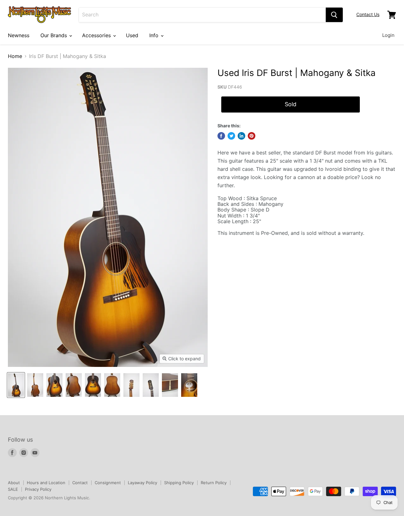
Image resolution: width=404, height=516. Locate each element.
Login (388, 35)
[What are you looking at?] (334, 15)
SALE (13, 489)
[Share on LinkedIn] (241, 136)
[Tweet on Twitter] (231, 136)
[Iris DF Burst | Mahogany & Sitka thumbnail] (16, 385)
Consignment (108, 482)
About (14, 482)
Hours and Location (46, 482)
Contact (80, 482)
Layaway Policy (142, 482)
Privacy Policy (38, 489)
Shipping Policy (179, 482)
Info (154, 35)
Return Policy (214, 482)
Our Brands (54, 35)
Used (132, 35)
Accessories (97, 35)
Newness (18, 35)
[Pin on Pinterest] (251, 136)
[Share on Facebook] (221, 136)
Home (15, 56)
